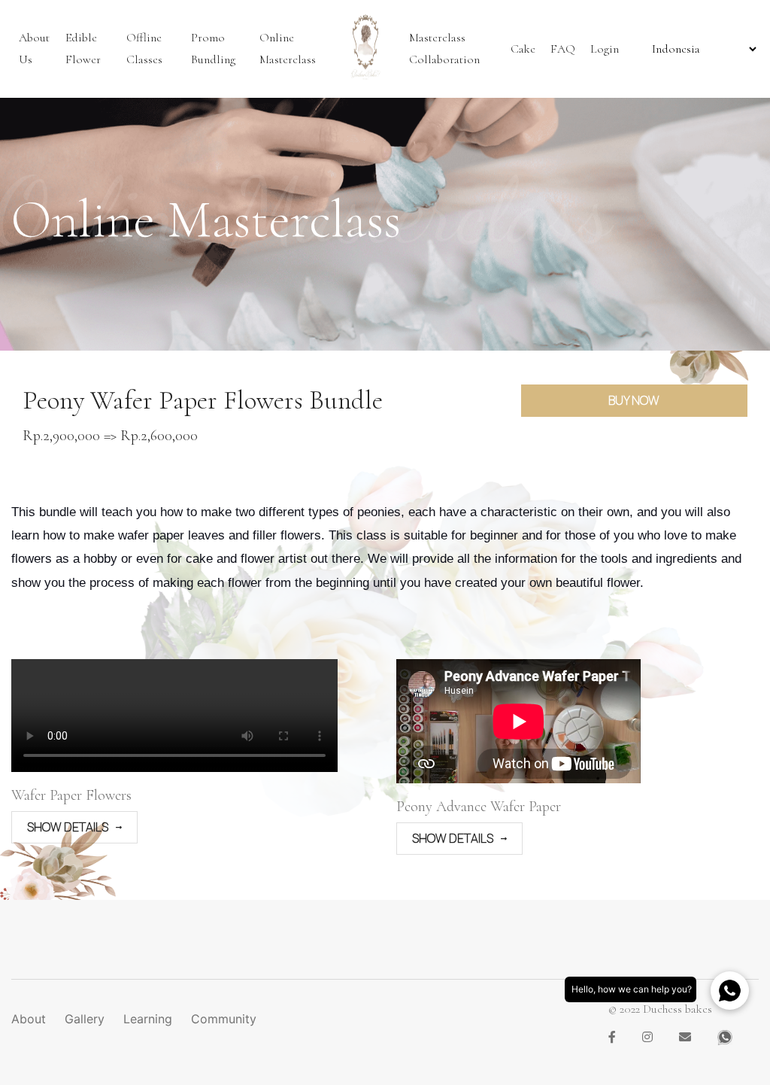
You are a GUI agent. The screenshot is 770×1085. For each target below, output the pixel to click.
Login (604, 48)
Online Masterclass (287, 48)
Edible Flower (83, 48)
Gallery (85, 1018)
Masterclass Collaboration (444, 48)
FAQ (562, 48)
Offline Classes (144, 48)
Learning (147, 1018)
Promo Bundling (213, 48)
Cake (523, 48)
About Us (34, 48)
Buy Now (633, 400)
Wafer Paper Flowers (71, 795)
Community (223, 1018)
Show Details (67, 827)
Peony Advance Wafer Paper (478, 807)
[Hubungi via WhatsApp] (730, 990)
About (28, 1018)
